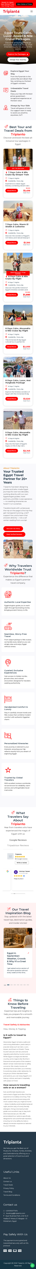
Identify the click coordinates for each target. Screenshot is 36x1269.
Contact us (7, 1181)
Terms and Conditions (11, 1195)
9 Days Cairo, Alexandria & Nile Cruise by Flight (17, 433)
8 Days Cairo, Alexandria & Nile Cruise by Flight (17, 329)
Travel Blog (7, 1192)
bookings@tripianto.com (15, 1213)
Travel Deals (8, 1185)
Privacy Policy (8, 1188)
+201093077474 (12, 1211)
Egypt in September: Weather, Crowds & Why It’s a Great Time (16, 958)
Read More (11, 191)
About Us (7, 1178)
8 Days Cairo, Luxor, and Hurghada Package (17, 381)
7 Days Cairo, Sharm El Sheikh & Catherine (16, 225)
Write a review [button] (22, 863)
